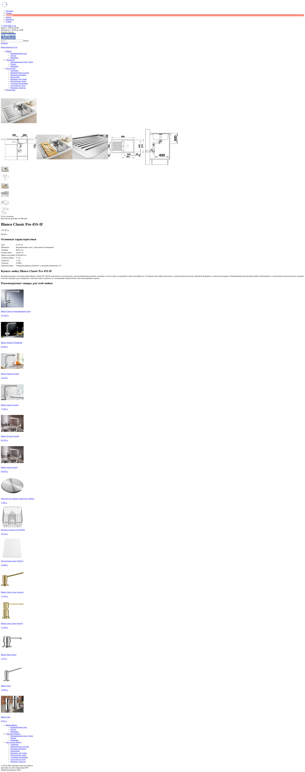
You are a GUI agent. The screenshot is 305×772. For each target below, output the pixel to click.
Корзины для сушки (18, 79)
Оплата (9, 13)
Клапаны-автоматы (18, 75)
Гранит (13, 56)
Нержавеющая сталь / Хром (21, 62)
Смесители (10, 60)
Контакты (10, 19)
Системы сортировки (19, 83)
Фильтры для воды (18, 88)
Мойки (8, 51)
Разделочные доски (18, 81)
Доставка (9, 11)
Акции (8, 17)
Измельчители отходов (19, 73)
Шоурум (9, 15)
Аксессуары (10, 68)
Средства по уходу (18, 86)
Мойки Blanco (11, 725)
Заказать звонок (7, 32)
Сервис (9, 22)
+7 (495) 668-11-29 (8, 26)
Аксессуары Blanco (13, 742)
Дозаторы (14, 71)
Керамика (14, 58)
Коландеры (15, 77)
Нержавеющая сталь (18, 53)
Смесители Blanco (13, 734)
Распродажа (10, 90)
